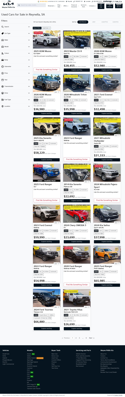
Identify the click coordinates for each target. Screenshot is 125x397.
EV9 (28, 378)
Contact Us (104, 358)
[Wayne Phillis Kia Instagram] (115, 1)
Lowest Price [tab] (105, 22)
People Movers (7, 360)
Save (86, 48)
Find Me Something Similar (46, 70)
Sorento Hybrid (32, 366)
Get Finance (109, 5)
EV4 (28, 372)
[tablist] (99, 22)
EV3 (28, 370)
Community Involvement (109, 362)
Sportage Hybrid (32, 362)
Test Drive (55, 368)
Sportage (30, 360)
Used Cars (55, 358)
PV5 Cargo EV (31, 384)
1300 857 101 (79, 1)
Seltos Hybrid (31, 358)
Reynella (70, 1)
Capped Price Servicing (83, 360)
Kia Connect (80, 366)
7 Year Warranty (81, 358)
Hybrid (5, 358)
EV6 (28, 376)
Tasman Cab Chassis (33, 388)
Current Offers (56, 360)
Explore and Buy (77, 70)
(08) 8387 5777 (98, 1)
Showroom (51, 6)
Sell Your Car (101, 6)
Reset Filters (37, 28)
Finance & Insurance (74, 6)
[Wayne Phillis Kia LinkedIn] (121, 1)
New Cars (55, 354)
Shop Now (58, 6)
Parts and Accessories (83, 356)
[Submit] (19, 5)
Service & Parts (83, 6)
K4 (28, 382)
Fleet (53, 364)
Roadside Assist (81, 364)
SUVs (4, 356)
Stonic (29, 354)
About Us (104, 354)
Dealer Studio (118, 395)
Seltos (29, 356)
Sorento (29, 364)
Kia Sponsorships (106, 364)
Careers (103, 356)
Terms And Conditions (108, 360)
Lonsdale (88, 1)
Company (92, 6)
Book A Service (119, 5)
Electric (5, 362)
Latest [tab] (93, 22)
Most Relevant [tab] (82, 22)
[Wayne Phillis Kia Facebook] (113, 1)
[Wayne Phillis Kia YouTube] (117, 1)
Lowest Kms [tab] (115, 22)
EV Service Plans (81, 362)
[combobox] (31, 5)
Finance (54, 362)
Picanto (29, 380)
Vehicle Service (81, 354)
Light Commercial (8, 364)
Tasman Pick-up (32, 386)
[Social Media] (119, 1)
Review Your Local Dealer (109, 372)
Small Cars (6, 354)
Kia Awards (104, 366)
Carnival (29, 368)
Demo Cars (55, 356)
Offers (65, 6)
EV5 (28, 374)
